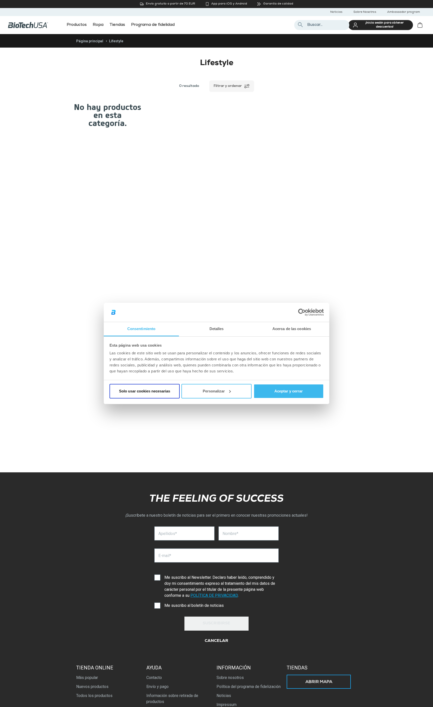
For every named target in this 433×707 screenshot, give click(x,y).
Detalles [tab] (216, 329)
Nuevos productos (92, 686)
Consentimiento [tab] (141, 329)
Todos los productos (94, 695)
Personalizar (214, 391)
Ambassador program (403, 12)
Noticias (336, 12)
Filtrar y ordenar (227, 86)
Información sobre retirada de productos (172, 698)
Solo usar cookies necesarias (144, 391)
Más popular (87, 677)
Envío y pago (157, 686)
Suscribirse (216, 624)
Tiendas (297, 668)
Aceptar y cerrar (288, 391)
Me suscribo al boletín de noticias (194, 605)
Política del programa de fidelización (248, 686)
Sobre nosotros (230, 677)
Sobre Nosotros (364, 12)
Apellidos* (167, 533)
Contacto (154, 677)
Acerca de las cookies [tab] (291, 329)
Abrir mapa (318, 682)
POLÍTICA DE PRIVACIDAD (214, 595)
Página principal (89, 41)
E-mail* (164, 555)
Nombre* (230, 533)
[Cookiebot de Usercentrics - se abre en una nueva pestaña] (302, 312)
